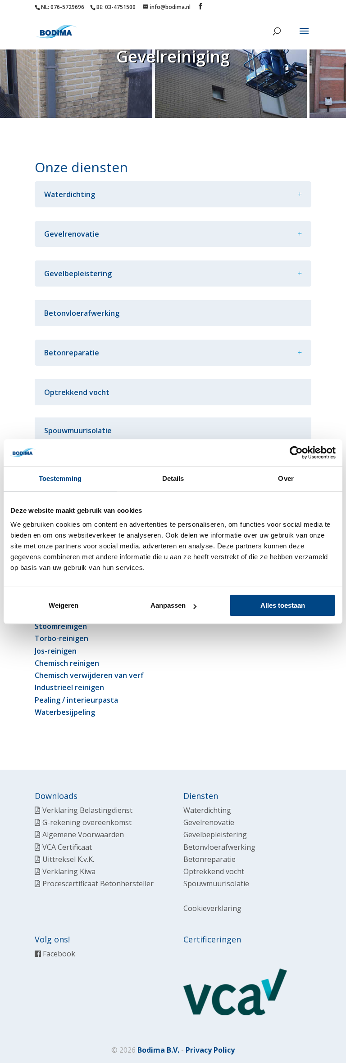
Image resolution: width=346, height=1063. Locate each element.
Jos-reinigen (56, 651)
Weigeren (63, 605)
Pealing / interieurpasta (76, 700)
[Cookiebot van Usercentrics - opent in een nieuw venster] (296, 452)
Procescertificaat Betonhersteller (98, 883)
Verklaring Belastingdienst (87, 810)
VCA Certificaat (67, 847)
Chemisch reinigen (67, 663)
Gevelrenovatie (208, 822)
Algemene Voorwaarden (83, 834)
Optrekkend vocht (76, 392)
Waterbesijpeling (65, 712)
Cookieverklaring (212, 908)
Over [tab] (285, 478)
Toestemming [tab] (60, 478)
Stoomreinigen (61, 626)
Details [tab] (173, 478)
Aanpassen (168, 605)
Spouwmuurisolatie (78, 430)
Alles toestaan (282, 605)
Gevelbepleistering (215, 834)
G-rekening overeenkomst (87, 822)
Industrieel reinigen (69, 687)
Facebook (58, 954)
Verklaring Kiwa (69, 871)
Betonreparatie (209, 859)
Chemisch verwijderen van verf (89, 675)
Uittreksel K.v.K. (68, 859)
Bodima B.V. (158, 1050)
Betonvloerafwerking (81, 313)
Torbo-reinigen (61, 638)
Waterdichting (207, 810)
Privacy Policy (210, 1050)
